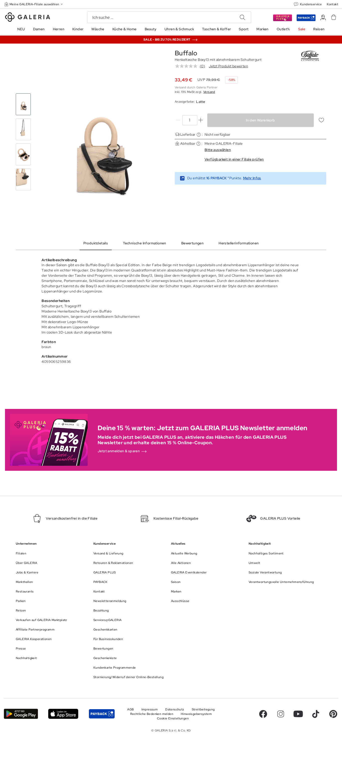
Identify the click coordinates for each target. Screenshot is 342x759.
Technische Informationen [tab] (144, 243)
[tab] (101, 142)
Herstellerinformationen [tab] (239, 243)
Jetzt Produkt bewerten (228, 66)
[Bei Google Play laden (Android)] (21, 714)
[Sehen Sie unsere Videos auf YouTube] (298, 714)
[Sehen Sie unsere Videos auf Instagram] (281, 714)
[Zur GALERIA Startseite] (27, 18)
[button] (34, 4)
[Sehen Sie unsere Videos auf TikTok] (316, 714)
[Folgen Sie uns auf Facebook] (263, 714)
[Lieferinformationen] (198, 134)
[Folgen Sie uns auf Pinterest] (333, 714)
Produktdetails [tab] (95, 243)
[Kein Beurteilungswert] (187, 66)
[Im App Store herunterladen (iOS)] (63, 714)
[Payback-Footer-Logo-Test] (101, 714)
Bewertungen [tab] (192, 243)
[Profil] (323, 17)
